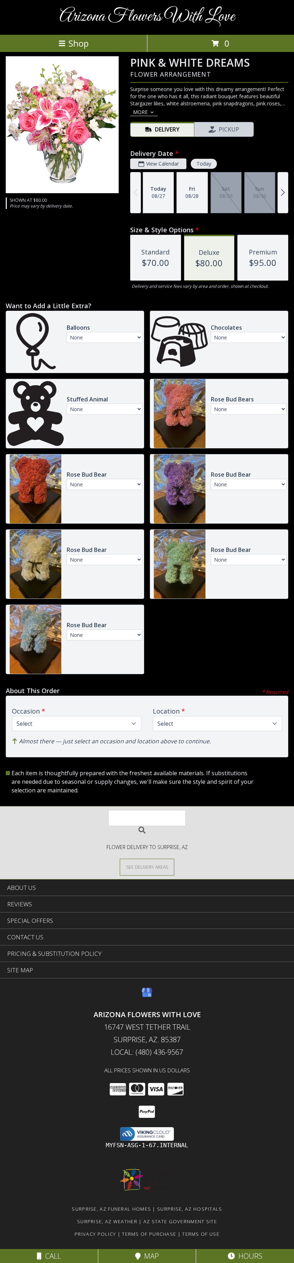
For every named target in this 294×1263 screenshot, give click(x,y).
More (140, 112)
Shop (78, 43)
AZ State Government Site (180, 1221)
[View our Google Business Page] (147, 996)
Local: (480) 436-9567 (147, 1052)
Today (203, 163)
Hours (248, 1256)
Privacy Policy (95, 1234)
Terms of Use (200, 1234)
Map (150, 1256)
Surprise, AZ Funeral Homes (111, 1209)
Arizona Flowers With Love (147, 16)
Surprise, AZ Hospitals (189, 1209)
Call (51, 1256)
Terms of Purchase (149, 1234)
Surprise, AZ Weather (107, 1221)
